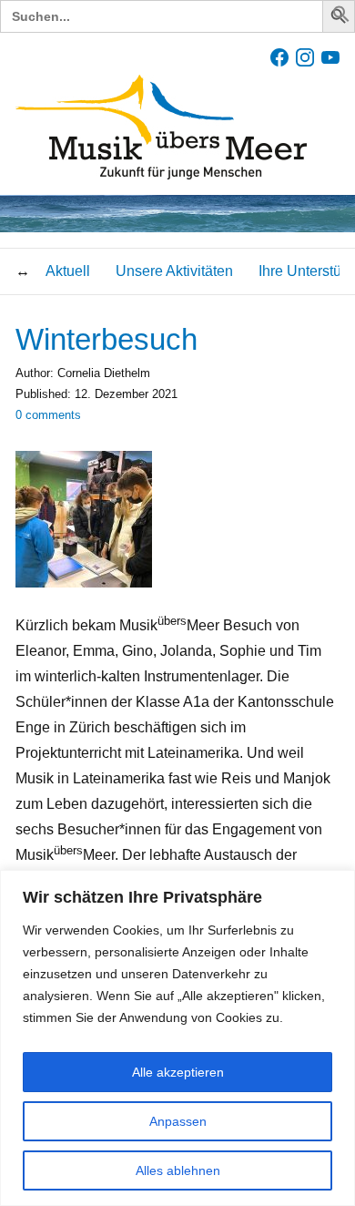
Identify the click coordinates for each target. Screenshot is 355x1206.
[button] (341, 18)
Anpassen (178, 1121)
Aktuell (68, 271)
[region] (177, 1038)
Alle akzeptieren (178, 1072)
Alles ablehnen (178, 1170)
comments (48, 415)
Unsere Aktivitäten (174, 271)
